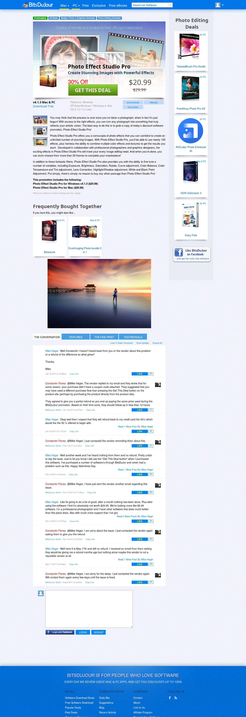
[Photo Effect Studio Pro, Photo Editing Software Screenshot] (40, 141)
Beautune (49, 252)
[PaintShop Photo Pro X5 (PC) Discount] (190, 87)
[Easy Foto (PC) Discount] (190, 214)
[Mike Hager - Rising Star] (41, 353)
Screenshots (133, 102)
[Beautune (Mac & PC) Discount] (49, 230)
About (136, 702)
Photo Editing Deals (191, 23)
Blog (101, 707)
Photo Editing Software (109, 18)
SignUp (98, 632)
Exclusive (99, 5)
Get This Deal (93, 90)
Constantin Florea (55, 383)
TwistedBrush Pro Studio (190, 66)
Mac (64, 5)
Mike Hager (52, 351)
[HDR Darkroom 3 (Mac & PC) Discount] (190, 171)
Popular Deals (73, 707)
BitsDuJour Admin (53, 409)
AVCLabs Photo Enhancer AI (191, 149)
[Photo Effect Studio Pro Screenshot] (40, 120)
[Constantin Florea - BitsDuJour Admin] (159, 385)
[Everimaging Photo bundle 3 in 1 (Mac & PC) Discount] (84, 230)
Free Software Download (79, 702)
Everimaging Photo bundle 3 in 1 (84, 250)
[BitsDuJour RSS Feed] (176, 698)
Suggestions (106, 702)
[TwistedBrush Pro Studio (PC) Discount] (190, 45)
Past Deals (71, 712)
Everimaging (40, 18)
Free (85, 5)
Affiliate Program (142, 712)
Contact (137, 698)
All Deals (53, 18)
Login (83, 632)
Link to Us (139, 707)
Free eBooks (118, 5)
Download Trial (43, 106)
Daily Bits (104, 698)
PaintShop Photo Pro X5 (191, 108)
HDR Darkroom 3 (191, 193)
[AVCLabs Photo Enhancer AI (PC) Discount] (190, 129)
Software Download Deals (79, 698)
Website (154, 102)
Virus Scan (133, 107)
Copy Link (74, 373)
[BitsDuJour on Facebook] (170, 698)
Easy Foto (191, 235)
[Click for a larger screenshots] (99, 327)
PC (75, 5)
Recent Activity (107, 712)
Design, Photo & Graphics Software (78, 18)
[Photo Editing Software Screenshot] (40, 130)
